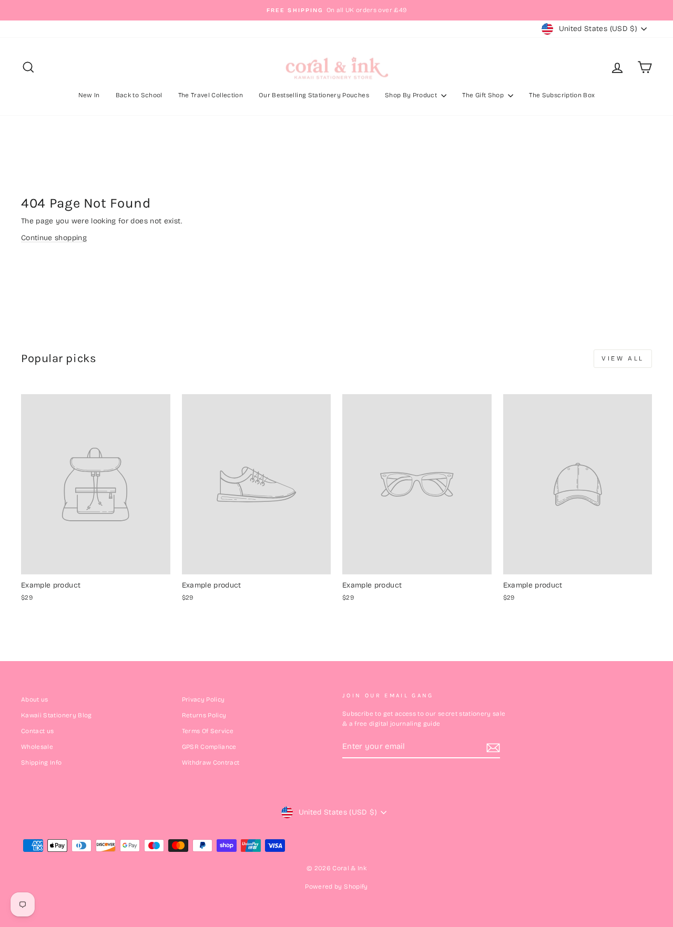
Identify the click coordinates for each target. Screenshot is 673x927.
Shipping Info (41, 762)
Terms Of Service (208, 731)
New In (89, 95)
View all (622, 358)
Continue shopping (54, 237)
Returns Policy (204, 715)
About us (34, 699)
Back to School (139, 95)
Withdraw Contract (211, 762)
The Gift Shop (483, 95)
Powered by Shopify (336, 886)
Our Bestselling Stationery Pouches (314, 95)
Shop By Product (412, 95)
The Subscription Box (562, 95)
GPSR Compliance (209, 746)
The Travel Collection (210, 95)
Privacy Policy (203, 699)
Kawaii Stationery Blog (56, 715)
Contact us (37, 731)
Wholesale (37, 746)
